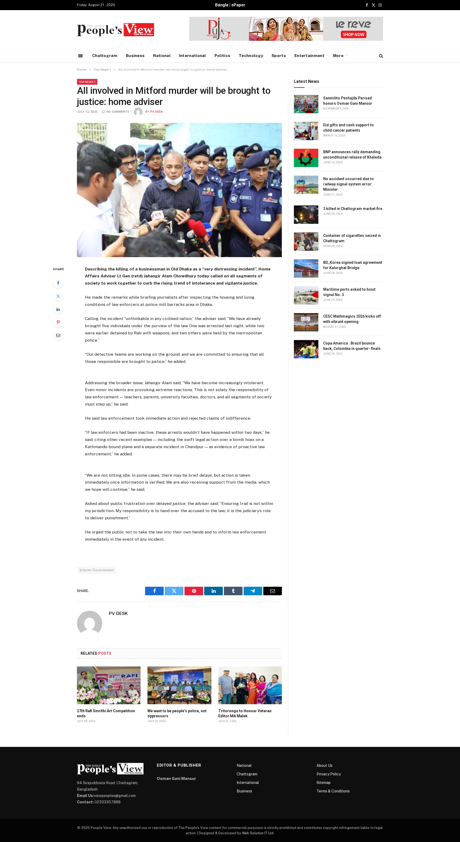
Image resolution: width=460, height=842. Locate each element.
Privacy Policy (329, 774)
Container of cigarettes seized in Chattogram (352, 238)
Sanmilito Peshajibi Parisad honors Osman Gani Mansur (347, 101)
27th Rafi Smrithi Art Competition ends (106, 713)
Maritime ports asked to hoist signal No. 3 (349, 292)
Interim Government (97, 570)
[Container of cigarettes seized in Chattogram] (306, 241)
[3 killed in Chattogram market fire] (306, 214)
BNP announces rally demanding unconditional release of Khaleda (352, 154)
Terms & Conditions (333, 791)
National (161, 55)
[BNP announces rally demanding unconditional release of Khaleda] (306, 158)
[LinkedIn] (58, 309)
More (338, 55)
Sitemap (324, 782)
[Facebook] (58, 283)
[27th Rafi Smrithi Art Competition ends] (109, 685)
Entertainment (309, 55)
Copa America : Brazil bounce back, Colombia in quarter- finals (352, 346)
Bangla (221, 4)
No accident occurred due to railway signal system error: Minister (348, 184)
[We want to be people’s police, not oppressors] (179, 685)
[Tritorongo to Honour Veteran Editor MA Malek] (250, 685)
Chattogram (104, 55)
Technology (251, 55)
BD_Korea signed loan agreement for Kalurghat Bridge (352, 265)
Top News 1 (87, 81)
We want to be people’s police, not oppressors (177, 713)
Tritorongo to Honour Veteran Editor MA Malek (245, 713)
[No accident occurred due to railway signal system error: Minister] (306, 185)
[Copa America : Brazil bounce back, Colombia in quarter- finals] (306, 349)
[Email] (58, 335)
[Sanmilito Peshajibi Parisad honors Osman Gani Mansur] (306, 104)
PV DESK (156, 112)
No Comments (117, 112)
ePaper (238, 4)
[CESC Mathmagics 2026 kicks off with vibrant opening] (306, 322)
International (192, 55)
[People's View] (115, 29)
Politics (222, 55)
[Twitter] (58, 296)
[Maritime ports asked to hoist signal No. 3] (306, 295)
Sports (279, 55)
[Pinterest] (58, 322)
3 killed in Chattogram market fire (352, 209)
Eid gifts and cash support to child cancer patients (348, 127)
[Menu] (80, 55)
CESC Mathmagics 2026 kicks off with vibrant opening (352, 319)
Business (135, 55)
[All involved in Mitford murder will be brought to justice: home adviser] (179, 190)
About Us (324, 765)
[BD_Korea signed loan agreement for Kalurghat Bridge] (306, 268)
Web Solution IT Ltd (257, 833)
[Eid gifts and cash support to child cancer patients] (306, 131)
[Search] (380, 56)
